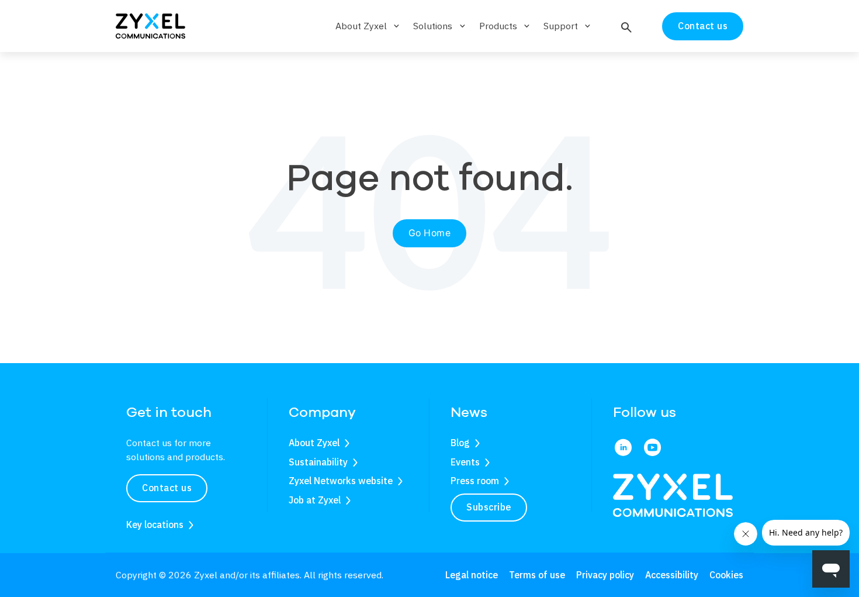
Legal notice (471, 575)
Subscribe (488, 507)
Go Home (429, 233)
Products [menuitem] (505, 26)
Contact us (703, 26)
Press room (475, 480)
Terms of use (537, 575)
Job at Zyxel (315, 500)
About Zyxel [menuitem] (368, 26)
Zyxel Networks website (341, 480)
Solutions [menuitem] (440, 26)
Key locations (154, 524)
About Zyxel (314, 442)
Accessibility (671, 575)
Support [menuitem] (568, 26)
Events (465, 462)
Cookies (726, 575)
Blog (460, 442)
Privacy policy (605, 575)
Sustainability (318, 462)
